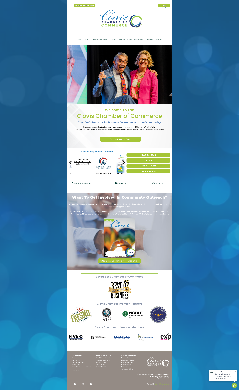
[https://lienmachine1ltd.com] (127, 337)
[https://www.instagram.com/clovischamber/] (84, 383)
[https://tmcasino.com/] (106, 315)
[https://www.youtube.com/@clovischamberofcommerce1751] (92, 383)
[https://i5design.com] (81, 337)
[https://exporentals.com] (151, 337)
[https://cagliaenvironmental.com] (104, 337)
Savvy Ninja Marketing (162, 384)
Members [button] (113, 39)
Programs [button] (122, 39)
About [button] (86, 39)
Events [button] (129, 39)
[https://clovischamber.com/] (121, 19)
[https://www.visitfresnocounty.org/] (80, 315)
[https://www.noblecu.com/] (132, 315)
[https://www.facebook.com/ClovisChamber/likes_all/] (76, 383)
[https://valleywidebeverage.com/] (158, 314)
